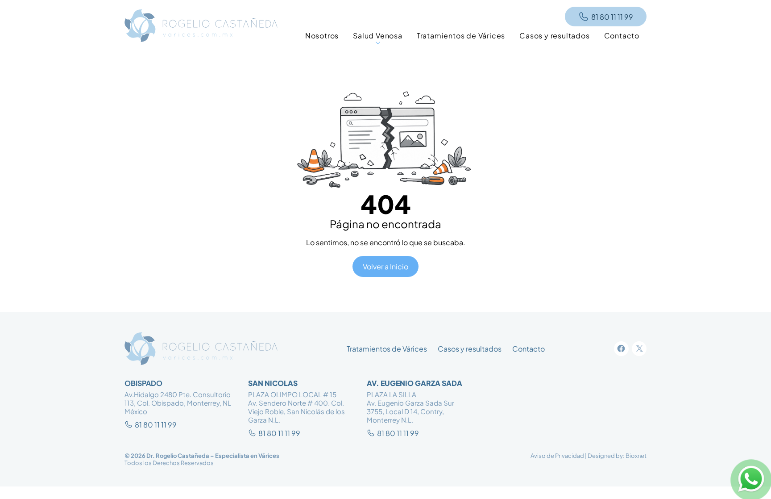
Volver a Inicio (385, 266)
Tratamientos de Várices (387, 348)
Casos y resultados (470, 348)
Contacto (528, 348)
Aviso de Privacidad (557, 455)
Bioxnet (636, 455)
